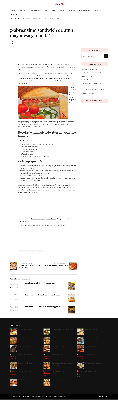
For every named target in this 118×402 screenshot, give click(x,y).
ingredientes (22, 124)
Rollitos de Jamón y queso (89, 69)
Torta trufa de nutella (92, 338)
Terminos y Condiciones (89, 93)
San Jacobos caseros (25, 380)
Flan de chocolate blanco (26, 363)
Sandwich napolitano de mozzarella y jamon (42, 307)
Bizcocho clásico (57, 355)
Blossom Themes (47, 396)
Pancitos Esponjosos (87, 76)
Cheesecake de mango (25, 355)
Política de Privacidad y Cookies (92, 89)
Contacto (96, 10)
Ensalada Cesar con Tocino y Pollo (91, 73)
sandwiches (35, 25)
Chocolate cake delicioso (59, 371)
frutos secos (52, 190)
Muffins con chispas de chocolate (91, 83)
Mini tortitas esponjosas (59, 380)
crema (47, 64)
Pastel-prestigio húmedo (60, 346)
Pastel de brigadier (91, 346)
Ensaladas (71, 10)
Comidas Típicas (35, 10)
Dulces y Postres (84, 10)
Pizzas (54, 10)
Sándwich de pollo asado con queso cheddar (42, 295)
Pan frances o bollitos (25, 371)
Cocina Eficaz (13, 42)
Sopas (46, 10)
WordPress (63, 396)
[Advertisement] (47, 52)
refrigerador (22, 122)
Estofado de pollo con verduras (90, 80)
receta (23, 64)
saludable (38, 67)
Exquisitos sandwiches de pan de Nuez (40, 283)
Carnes (22, 10)
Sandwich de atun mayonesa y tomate (43, 219)
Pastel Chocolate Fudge (25, 346)
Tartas (62, 10)
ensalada (31, 171)
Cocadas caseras (90, 355)
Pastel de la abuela (91, 371)
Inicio (13, 10)
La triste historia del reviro (93, 363)
